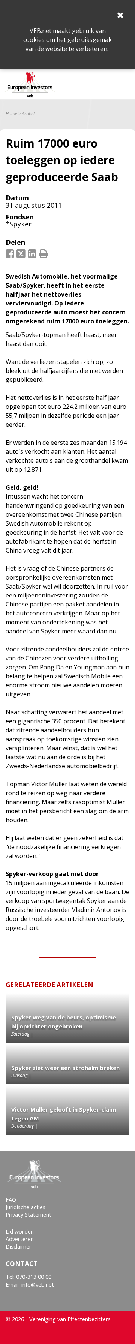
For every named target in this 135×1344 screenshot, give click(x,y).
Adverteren (20, 1239)
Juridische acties (25, 1207)
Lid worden (20, 1231)
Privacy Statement (28, 1214)
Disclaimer (19, 1246)
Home (11, 114)
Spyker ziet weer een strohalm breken (65, 1067)
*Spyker (19, 223)
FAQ (11, 1199)
